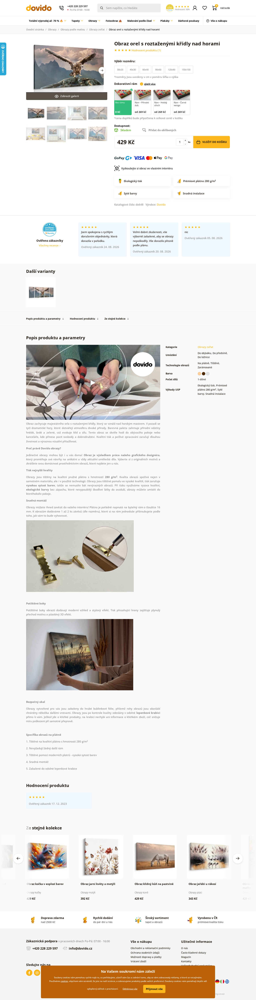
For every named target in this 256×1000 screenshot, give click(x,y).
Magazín (186, 957)
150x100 (186, 69)
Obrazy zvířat (97, 29)
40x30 (133, 69)
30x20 (120, 69)
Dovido (161, 204)
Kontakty (186, 961)
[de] (217, 981)
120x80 (171, 69)
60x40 (145, 69)
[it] (222, 981)
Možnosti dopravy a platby (146, 957)
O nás (184, 948)
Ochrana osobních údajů (145, 952)
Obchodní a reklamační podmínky (150, 948)
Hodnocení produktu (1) (146, 50)
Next (102, 70)
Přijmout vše (154, 989)
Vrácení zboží (138, 961)
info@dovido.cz (80, 948)
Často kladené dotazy (193, 952)
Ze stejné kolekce (114, 318)
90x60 (158, 69)
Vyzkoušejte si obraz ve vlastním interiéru (147, 168)
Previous (18, 858)
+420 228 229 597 (45, 948)
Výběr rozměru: (125, 61)
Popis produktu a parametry (43, 318)
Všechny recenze (49, 245)
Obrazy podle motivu (73, 29)
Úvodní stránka (35, 29)
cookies (64, 981)
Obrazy (52, 29)
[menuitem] (47, 21)
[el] (227, 981)
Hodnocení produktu (82, 318)
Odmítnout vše (130, 988)
